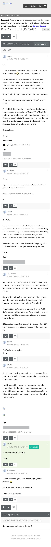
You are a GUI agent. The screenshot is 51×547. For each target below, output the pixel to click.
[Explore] (44, 6)
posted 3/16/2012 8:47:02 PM (17, 173)
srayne (9, 56)
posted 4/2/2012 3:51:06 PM (17, 473)
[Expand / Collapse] (48, 514)
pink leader (11, 170)
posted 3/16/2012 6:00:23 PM (17, 59)
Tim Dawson (11, 274)
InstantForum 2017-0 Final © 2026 (29, 535)
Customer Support (39, 26)
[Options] (46, 56)
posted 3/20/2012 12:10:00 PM (18, 277)
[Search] (40, 6)
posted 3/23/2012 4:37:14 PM (17, 447)
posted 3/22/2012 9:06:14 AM (17, 368)
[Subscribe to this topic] (48, 29)
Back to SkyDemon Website (11, 16)
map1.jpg (8, 145)
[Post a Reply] (3, 36)
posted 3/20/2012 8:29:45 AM (17, 214)
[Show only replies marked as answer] (44, 29)
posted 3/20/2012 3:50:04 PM (17, 345)
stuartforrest (11, 470)
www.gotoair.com (15, 494)
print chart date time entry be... (16, 427)
